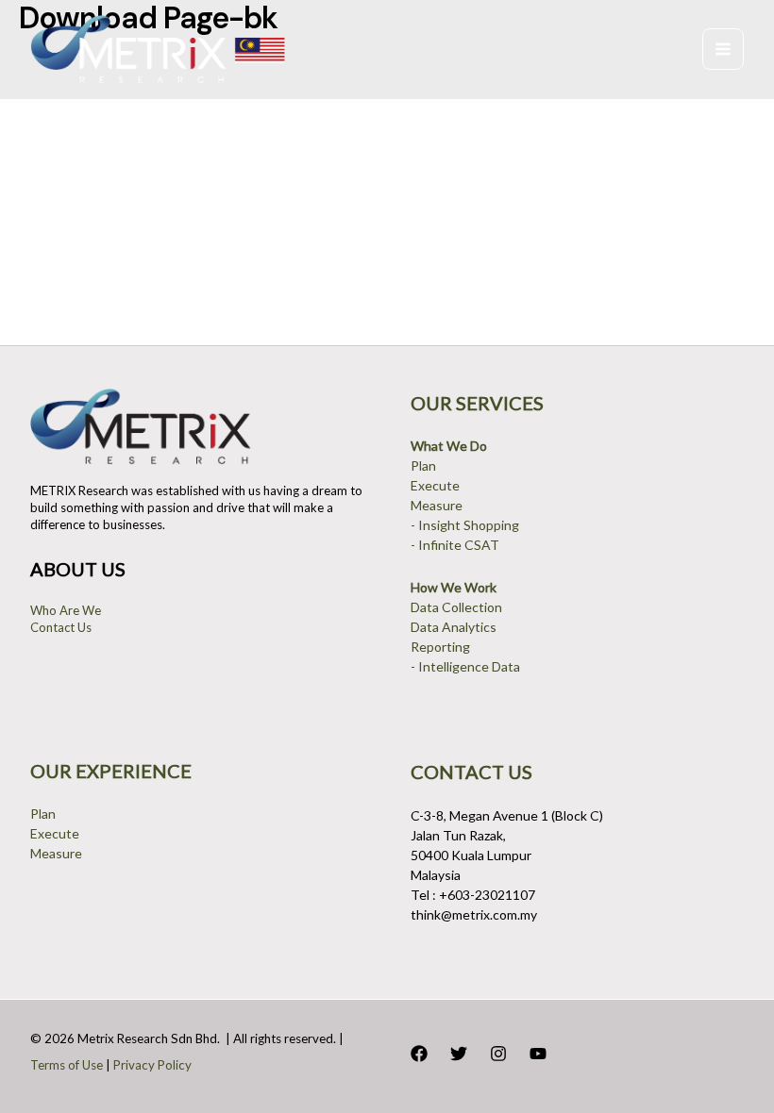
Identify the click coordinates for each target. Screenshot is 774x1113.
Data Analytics (453, 627)
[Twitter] (458, 1053)
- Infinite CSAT (455, 545)
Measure (437, 505)
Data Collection (456, 607)
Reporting (440, 647)
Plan (423, 465)
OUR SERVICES (477, 402)
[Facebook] (419, 1053)
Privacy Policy (152, 1064)
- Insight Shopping (465, 525)
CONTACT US (471, 771)
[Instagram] (498, 1053)
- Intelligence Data (465, 666)
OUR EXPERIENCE (111, 770)
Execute (435, 485)
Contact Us (61, 627)
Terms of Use (66, 1064)
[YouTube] (538, 1053)
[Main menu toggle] (723, 49)
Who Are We (65, 610)
